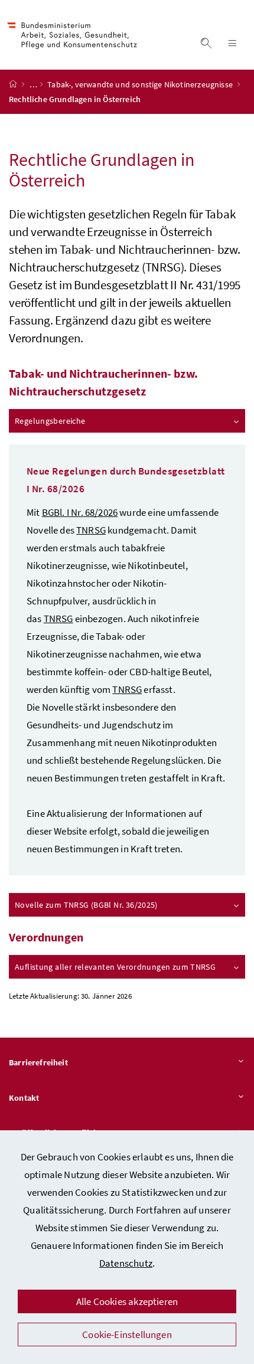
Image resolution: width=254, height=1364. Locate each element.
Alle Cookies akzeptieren (127, 1301)
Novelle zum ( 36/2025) (86, 904)
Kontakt (24, 1097)
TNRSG (127, 689)
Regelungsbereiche (50, 421)
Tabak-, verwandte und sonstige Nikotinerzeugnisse (141, 84)
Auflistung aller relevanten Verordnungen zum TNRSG (115, 966)
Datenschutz (125, 1263)
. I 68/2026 (80, 512)
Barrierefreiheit (38, 1062)
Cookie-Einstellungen (127, 1334)
